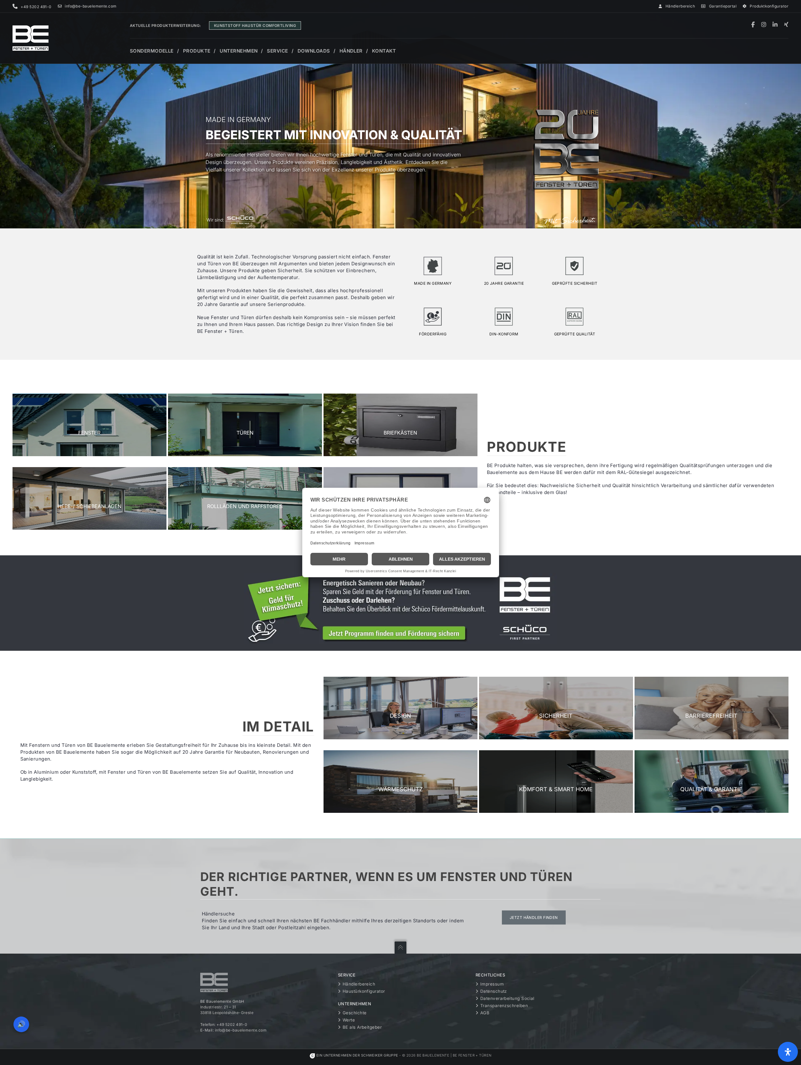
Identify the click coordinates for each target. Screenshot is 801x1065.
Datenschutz (493, 991)
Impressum (492, 983)
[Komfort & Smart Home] (556, 781)
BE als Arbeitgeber (362, 1027)
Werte (349, 1019)
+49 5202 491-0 (232, 1024)
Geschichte (355, 1012)
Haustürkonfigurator (364, 991)
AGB (484, 1012)
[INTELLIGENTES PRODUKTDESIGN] (400, 708)
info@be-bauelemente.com (90, 6)
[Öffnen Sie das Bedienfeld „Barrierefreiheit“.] (788, 1052)
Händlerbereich (680, 6)
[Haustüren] (245, 425)
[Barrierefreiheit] (711, 708)
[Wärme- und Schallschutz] (400, 781)
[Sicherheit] (556, 708)
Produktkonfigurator (769, 6)
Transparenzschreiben (504, 1005)
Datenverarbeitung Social (507, 998)
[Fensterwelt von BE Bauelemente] (89, 425)
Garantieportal (723, 6)
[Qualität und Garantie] (711, 781)
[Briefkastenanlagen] (400, 425)
